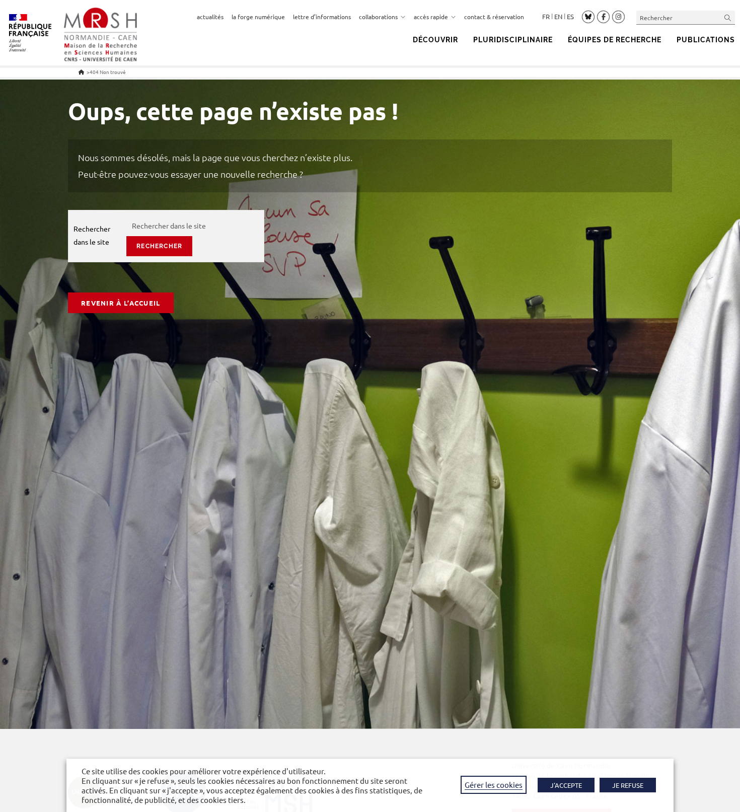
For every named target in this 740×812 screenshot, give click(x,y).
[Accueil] (81, 72)
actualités (210, 17)
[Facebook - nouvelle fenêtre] (603, 17)
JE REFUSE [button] (627, 785)
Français (546, 17)
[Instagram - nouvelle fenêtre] (618, 17)
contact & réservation (494, 17)
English (558, 17)
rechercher (159, 246)
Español (570, 17)
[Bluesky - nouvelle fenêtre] (588, 16)
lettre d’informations (322, 17)
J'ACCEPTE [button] (566, 785)
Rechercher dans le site (91, 235)
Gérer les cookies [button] (494, 784)
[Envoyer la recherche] (727, 17)
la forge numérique (258, 17)
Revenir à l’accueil (121, 303)
